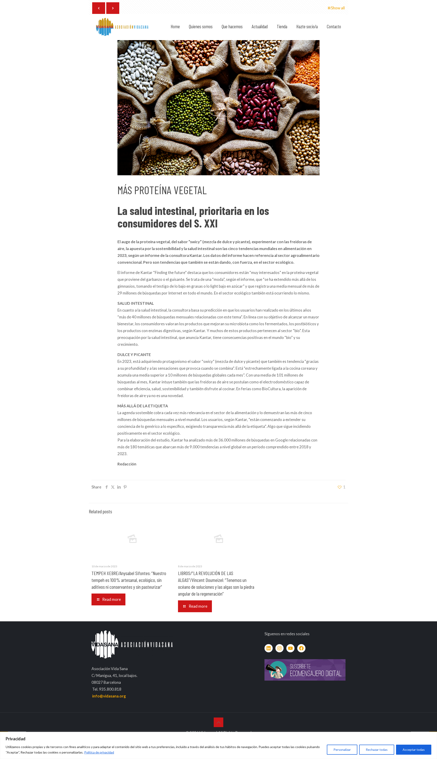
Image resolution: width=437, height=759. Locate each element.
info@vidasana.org (109, 696)
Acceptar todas (414, 749)
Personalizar (342, 749)
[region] (218, 745)
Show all (338, 7)
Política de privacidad (99, 752)
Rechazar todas (377, 749)
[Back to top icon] (218, 722)
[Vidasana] (122, 26)
